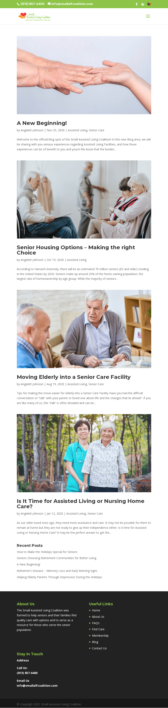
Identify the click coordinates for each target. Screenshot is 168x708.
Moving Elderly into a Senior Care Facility (74, 377)
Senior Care (96, 130)
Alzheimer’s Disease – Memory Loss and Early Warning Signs (57, 571)
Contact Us (99, 648)
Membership (100, 635)
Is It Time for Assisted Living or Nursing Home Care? (80, 504)
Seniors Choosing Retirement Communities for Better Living (56, 558)
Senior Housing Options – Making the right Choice (76, 250)
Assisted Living (77, 130)
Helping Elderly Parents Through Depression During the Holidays (59, 577)
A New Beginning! (42, 123)
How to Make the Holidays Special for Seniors (47, 552)
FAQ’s (96, 623)
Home (96, 610)
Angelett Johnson (32, 130)
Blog (95, 642)
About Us (98, 617)
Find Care (98, 629)
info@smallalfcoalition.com (37, 685)
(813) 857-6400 (32, 4)
